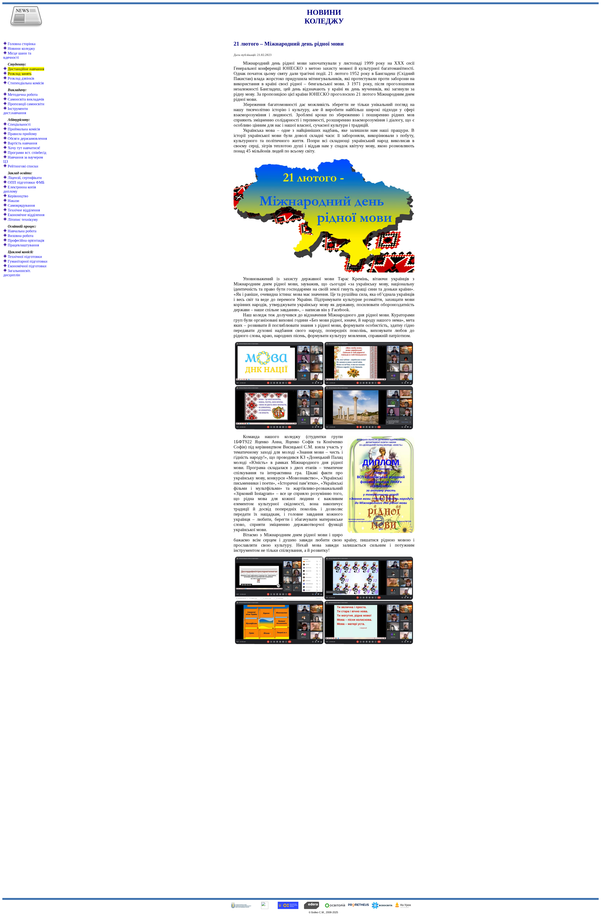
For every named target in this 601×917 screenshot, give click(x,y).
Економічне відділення (25, 215)
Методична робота (22, 95)
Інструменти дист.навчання (15, 111)
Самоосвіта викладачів (25, 99)
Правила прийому (22, 134)
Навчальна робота (21, 231)
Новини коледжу (21, 49)
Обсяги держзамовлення (27, 138)
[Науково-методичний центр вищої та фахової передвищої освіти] (264, 908)
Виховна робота (20, 236)
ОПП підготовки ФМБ (25, 182)
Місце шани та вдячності (17, 55)
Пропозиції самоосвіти (25, 104)
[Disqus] (324, 709)
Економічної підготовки (26, 266)
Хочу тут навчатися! (23, 148)
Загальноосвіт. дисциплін (17, 273)
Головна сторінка (21, 44)
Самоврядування (21, 205)
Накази (13, 201)
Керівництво (17, 196)
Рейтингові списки (22, 166)
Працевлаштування (23, 245)
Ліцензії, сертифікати (24, 178)
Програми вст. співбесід (26, 153)
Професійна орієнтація (25, 240)
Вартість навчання (22, 143)
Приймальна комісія (23, 129)
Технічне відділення (23, 210)
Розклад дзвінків (20, 78)
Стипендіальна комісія (25, 83)
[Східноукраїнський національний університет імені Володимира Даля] (241, 907)
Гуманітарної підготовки (27, 261)
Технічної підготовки (24, 257)
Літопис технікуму (22, 219)
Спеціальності (19, 124)
